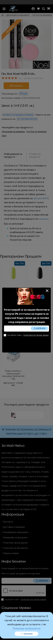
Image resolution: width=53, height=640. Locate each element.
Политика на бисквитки (26, 628)
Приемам (28, 633)
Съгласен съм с (28, 335)
